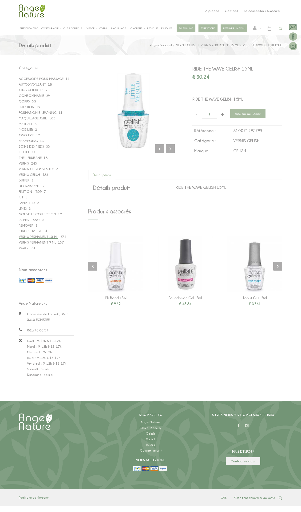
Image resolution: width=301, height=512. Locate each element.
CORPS (24, 101)
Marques (166, 28)
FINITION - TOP (30, 191)
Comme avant (151, 450)
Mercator (43, 497)
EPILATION (26, 107)
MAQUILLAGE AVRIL (33, 118)
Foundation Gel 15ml (185, 298)
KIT (21, 197)
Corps (103, 28)
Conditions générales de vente (254, 497)
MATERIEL (25, 124)
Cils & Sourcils (72, 28)
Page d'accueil (161, 45)
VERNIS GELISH (186, 45)
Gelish (150, 433)
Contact (231, 10)
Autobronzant (29, 28)
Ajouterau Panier (116, 264)
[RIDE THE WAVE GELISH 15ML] (133, 76)
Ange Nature (150, 422)
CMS (223, 497)
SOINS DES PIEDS (31, 146)
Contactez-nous (243, 461)
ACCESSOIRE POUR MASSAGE (41, 78)
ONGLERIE (26, 135)
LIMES (23, 208)
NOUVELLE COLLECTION (37, 214)
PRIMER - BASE (29, 219)
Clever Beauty (150, 427)
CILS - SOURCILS (31, 90)
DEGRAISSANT (29, 186)
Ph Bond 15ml (116, 298)
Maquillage (118, 28)
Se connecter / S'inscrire (262, 10)
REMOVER (26, 225)
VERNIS (24, 163)
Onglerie (136, 28)
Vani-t (150, 439)
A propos (212, 10)
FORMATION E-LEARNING (38, 112)
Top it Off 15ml (254, 298)
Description (102, 175)
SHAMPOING (28, 140)
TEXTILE (24, 152)
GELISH (239, 151)
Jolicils (150, 444)
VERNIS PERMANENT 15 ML (220, 45)
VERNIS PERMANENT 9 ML (37, 242)
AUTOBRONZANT (32, 84)
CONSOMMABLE (31, 95)
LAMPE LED (27, 203)
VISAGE (24, 248)
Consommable (50, 28)
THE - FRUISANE (30, 157)
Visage (91, 28)
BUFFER (24, 180)
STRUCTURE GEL (31, 231)
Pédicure (152, 28)
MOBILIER (26, 129)
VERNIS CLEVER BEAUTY (36, 169)
